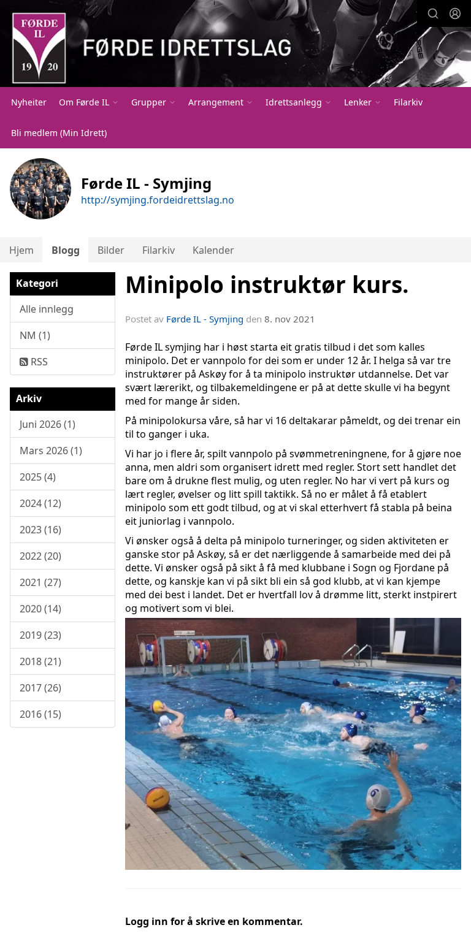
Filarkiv (408, 102)
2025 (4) (38, 477)
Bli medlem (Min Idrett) (59, 133)
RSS (38, 361)
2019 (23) (40, 635)
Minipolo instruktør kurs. (267, 284)
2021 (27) (40, 582)
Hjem (21, 250)
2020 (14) (40, 608)
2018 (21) (40, 661)
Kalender (213, 250)
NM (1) (35, 335)
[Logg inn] (455, 13)
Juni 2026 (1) (47, 424)
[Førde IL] (235, 44)
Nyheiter (29, 102)
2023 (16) (40, 529)
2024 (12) (40, 503)
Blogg (66, 250)
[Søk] (433, 13)
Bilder (111, 250)
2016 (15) (40, 714)
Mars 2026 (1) (51, 450)
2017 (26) (40, 688)
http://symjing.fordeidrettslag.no (157, 200)
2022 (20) (40, 556)
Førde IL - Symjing (204, 319)
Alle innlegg (47, 309)
